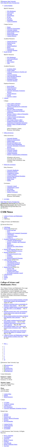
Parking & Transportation (13, 28)
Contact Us (10, 237)
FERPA (9, 180)
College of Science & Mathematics (16, 117)
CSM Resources (8, 274)
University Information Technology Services (15, 408)
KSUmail (9, 14)
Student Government (12, 192)
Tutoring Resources (12, 41)
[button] (12, 203)
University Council (12, 186)
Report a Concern (8, 440)
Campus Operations (12, 153)
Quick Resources (11, 265)
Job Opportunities (8, 421)
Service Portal (10, 33)
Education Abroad (11, 270)
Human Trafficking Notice (10, 444)
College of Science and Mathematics (13, 216)
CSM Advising (8, 259)
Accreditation (7, 437)
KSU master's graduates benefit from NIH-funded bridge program (15, 321)
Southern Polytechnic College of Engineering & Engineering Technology (17, 122)
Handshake (10, 20)
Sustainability (7, 427)
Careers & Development (13, 264)
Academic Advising (12, 151)
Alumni (6, 277)
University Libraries (12, 30)
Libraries (6, 414)
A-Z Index (6, 199)
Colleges (6, 98)
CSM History (10, 234)
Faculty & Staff (8, 52)
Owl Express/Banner (12, 59)
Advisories (6, 438)
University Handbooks (13, 170)
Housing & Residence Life (14, 142)
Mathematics (10, 245)
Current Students (8, 5)
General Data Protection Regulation (16, 176)
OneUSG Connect (12, 96)
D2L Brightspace (11, 11)
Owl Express (10, 12)
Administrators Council (13, 187)
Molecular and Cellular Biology (15, 246)
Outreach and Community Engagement (17, 233)
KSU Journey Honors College (14, 120)
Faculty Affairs (11, 70)
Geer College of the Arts (13, 105)
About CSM (7, 228)
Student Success (11, 43)
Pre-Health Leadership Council (15, 273)
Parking (6, 395)
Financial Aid (10, 49)
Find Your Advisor (12, 261)
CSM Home (7, 227)
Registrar (6, 420)
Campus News (7, 405)
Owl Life (9, 18)
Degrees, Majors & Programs (11, 418)
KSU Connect (10, 62)
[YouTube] (16, 371)
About (5, 217)
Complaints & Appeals (13, 173)
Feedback (6, 441)
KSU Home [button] (4, 3)
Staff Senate (10, 189)
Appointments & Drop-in (13, 262)
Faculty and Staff (11, 230)
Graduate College (11, 118)
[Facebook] (16, 365)
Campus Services (11, 89)
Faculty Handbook (12, 77)
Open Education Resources (14, 76)
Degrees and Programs (9, 249)
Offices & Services (8, 132)
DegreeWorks (10, 15)
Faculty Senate (11, 190)
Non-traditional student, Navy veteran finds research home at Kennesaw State (15, 327)
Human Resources (11, 87)
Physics (9, 248)
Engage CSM (10, 268)
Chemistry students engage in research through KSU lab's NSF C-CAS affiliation (16, 307)
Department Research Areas (14, 254)
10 (4, 359)
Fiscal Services (11, 148)
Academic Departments (10, 239)
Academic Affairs (11, 69)
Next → (6, 343)
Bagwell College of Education (14, 109)
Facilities (9, 255)
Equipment (10, 256)
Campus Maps (7, 394)
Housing (6, 415)
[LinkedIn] (16, 368)
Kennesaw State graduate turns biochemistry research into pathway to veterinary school (15, 331)
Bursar (8, 47)
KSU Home (4, 201)
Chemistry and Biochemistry (14, 240)
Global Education (8, 425)
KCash (9, 17)
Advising (9, 44)
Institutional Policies (12, 171)
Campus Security (8, 424)
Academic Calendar (9, 404)
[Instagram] (16, 369)
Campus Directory (11, 36)
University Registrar (12, 50)
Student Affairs (11, 141)
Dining (9, 27)
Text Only (6, 446)
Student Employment (12, 34)
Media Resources (8, 397)
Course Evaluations (12, 21)
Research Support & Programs (15, 258)
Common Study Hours (13, 271)
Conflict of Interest (12, 174)
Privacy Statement (8, 435)
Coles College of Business (13, 103)
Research (6, 252)
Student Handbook (12, 46)
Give (5, 279)
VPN (8, 63)
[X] (16, 367)
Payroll (9, 95)
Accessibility (7, 428)
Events (5, 276)
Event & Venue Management (14, 144)
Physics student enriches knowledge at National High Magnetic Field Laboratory (16, 316)
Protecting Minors (11, 177)
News (8, 231)
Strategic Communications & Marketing (17, 154)
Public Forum (10, 179)
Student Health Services (13, 31)
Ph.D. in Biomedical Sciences (14, 251)
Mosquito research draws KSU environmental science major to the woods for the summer (15, 312)
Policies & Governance (10, 164)
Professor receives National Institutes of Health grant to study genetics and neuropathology (16, 300)
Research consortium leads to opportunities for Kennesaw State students (15, 304)
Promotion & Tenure (12, 79)
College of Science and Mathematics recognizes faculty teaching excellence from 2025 (16, 335)
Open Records (7, 443)
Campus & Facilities (12, 236)
